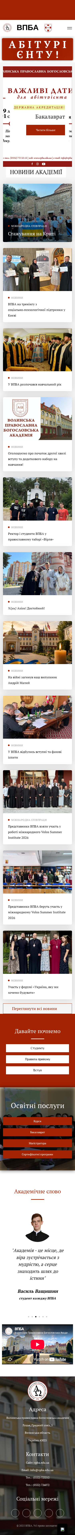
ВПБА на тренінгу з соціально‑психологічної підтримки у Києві (36, 310)
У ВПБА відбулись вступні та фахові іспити (35, 755)
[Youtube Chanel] (49, 1513)
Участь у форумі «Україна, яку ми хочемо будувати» (33, 990)
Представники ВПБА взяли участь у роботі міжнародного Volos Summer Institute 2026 (35, 832)
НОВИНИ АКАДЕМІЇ (36, 172)
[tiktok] (60, 1513)
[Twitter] (26, 1513)
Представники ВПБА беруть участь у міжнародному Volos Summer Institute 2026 (37, 912)
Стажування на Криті (32, 233)
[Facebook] (15, 1513)
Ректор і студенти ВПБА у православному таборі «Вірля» (31, 536)
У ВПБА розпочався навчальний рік (34, 384)
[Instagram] (38, 1513)
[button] (37, 1008)
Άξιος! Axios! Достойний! (26, 608)
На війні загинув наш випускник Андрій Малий (32, 680)
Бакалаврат (50, 116)
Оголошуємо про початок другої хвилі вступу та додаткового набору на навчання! (37, 459)
